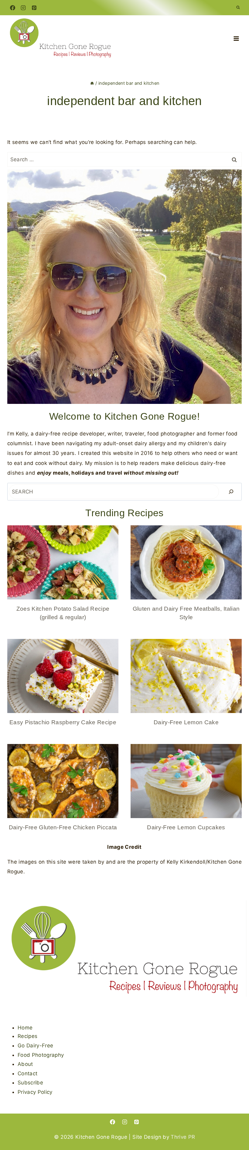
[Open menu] (236, 38)
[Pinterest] (34, 7)
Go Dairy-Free (35, 1046)
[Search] (231, 491)
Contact (27, 1073)
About (25, 1064)
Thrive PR (183, 1137)
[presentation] (62, 562)
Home (25, 1028)
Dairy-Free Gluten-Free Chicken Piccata (63, 827)
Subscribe (30, 1083)
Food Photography (41, 1055)
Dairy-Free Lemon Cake (186, 722)
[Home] (92, 83)
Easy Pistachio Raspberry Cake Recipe (62, 722)
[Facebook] (12, 7)
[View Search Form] (238, 7)
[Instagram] (23, 7)
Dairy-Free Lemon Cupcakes (186, 827)
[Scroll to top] (234, 1126)
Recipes (27, 1036)
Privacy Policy (35, 1092)
